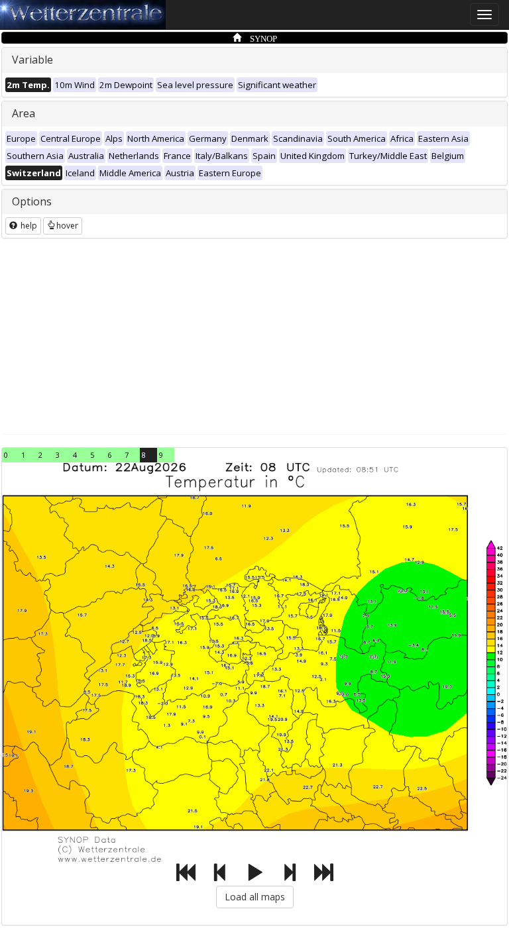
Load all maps (255, 896)
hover (67, 225)
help (28, 225)
